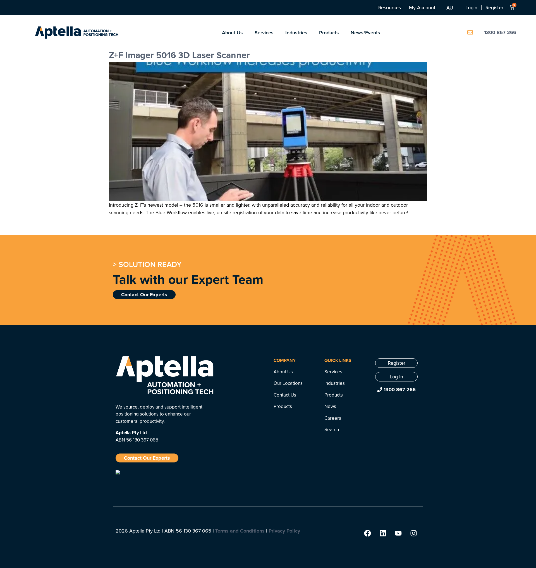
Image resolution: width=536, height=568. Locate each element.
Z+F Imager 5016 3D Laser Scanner (179, 54)
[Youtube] (398, 533)
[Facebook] (367, 533)
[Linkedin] (383, 533)
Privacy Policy (284, 530)
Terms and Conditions (240, 530)
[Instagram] (413, 533)
